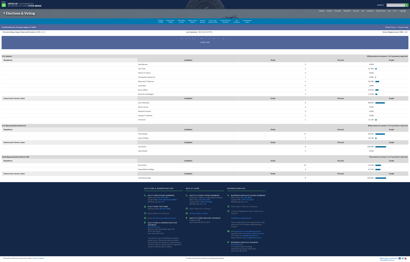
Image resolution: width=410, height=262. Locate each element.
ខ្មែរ (389, 11)
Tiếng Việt (346, 11)
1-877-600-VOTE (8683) (167, 200)
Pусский (356, 11)
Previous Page (403, 27)
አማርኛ (395, 11)
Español (321, 11)
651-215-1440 (162, 197)
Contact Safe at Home (199, 213)
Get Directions (154, 227)
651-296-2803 (246, 197)
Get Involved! (237, 21)
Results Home (390, 27)
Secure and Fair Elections (226, 21)
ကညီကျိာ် (403, 11)
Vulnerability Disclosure (387, 260)
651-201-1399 (204, 200)
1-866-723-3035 (205, 202)
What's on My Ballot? (192, 21)
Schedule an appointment (241, 218)
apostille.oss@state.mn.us (253, 233)
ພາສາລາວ (370, 11)
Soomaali (338, 11)
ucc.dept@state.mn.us (248, 235)
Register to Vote (161, 21)
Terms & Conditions (38, 258)
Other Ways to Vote (181, 21)
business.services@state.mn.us (248, 231)
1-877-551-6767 (247, 200)
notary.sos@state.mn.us (251, 238)
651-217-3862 (165, 209)
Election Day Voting (171, 21)
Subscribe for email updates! (389, 258)
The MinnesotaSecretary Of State (24, 5)
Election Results (202, 21)
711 (163, 202)
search (380, 5)
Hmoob (329, 11)
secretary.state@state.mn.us (164, 218)
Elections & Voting (20, 13)
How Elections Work (247, 21)
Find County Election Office (213, 21)
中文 (362, 11)
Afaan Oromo (381, 11)
